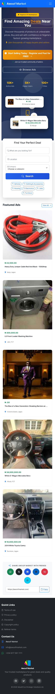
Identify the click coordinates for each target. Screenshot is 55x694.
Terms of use (9, 610)
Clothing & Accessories (34, 184)
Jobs (41, 188)
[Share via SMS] (27, 580)
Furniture (28, 193)
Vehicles (17, 184)
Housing (17, 188)
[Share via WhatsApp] (10, 571)
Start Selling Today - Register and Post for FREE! (29, 55)
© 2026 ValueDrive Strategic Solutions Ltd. (27, 687)
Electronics (29, 188)
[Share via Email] (44, 571)
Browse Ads (29, 69)
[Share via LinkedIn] (36, 571)
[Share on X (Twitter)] (19, 571)
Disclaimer (8, 620)
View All (46, 205)
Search (29, 176)
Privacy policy (10, 615)
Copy (45, 589)
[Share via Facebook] (27, 571)
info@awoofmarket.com (16, 647)
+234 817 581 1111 (14, 653)
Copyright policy (11, 624)
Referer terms (10, 629)
